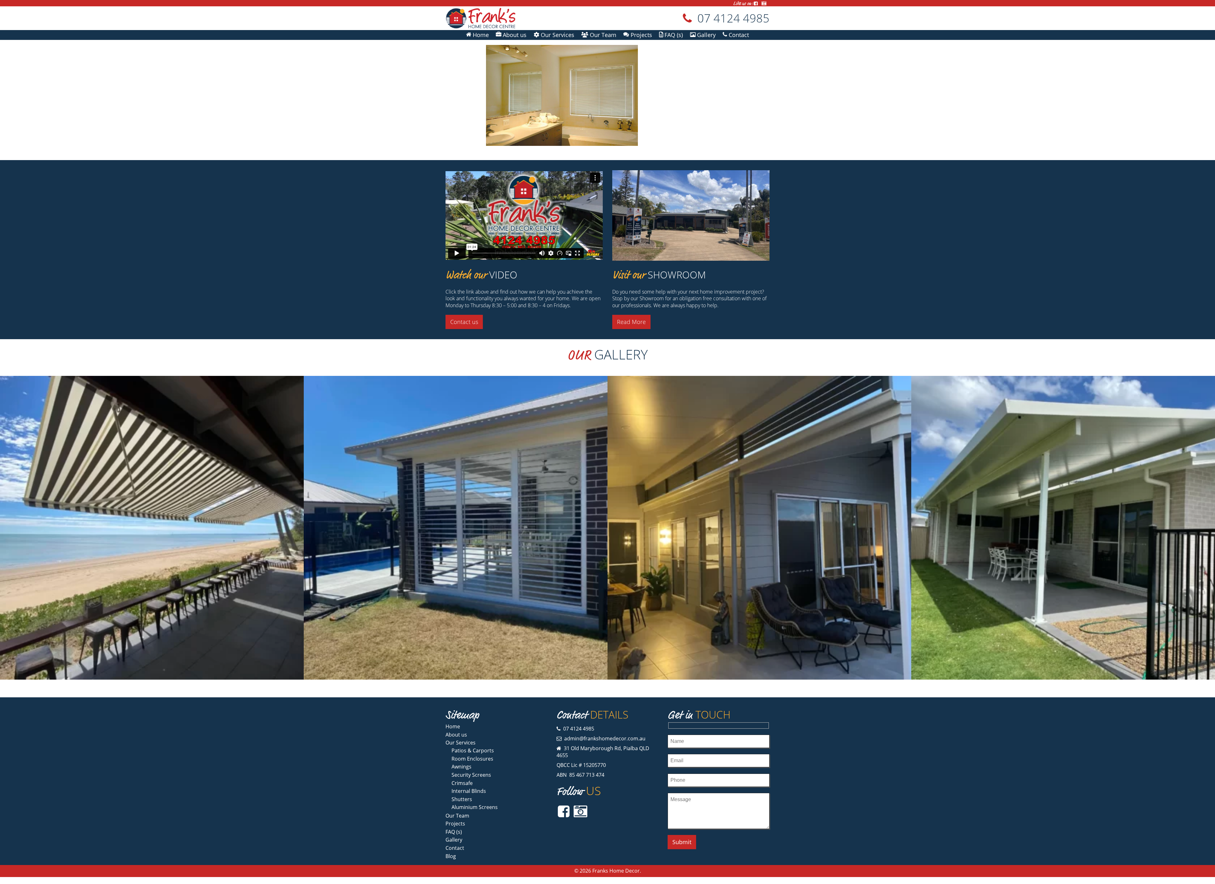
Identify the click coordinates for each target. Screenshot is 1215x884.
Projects (455, 823)
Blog (451, 856)
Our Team (457, 815)
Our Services (461, 742)
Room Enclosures (472, 758)
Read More (631, 322)
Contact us (464, 322)
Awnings (461, 766)
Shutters (462, 799)
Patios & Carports (473, 750)
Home (453, 726)
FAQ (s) (454, 831)
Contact (455, 847)
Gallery (454, 839)
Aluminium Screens (475, 807)
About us (456, 734)
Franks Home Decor (616, 870)
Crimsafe (462, 783)
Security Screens (471, 774)
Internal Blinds (469, 791)
